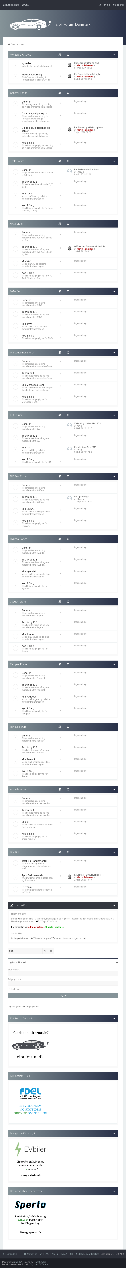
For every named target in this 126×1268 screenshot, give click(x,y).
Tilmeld (22, 962)
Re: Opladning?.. (82, 496)
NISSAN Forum (18, 476)
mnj (79, 426)
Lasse (80, 172)
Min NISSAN (28, 508)
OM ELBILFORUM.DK (21, 54)
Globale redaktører (55, 927)
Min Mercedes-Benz (33, 384)
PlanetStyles (40, 1262)
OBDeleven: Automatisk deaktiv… (90, 246)
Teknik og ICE (29, 181)
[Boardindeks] (63, 24)
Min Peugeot (29, 696)
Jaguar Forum (18, 601)
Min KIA (26, 447)
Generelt (26, 101)
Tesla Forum (17, 161)
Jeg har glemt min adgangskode (23, 1006)
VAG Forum (16, 223)
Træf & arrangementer (34, 860)
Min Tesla (27, 193)
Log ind (11, 962)
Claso (79, 499)
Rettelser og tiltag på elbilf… (87, 63)
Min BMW (27, 323)
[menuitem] (25, 5)
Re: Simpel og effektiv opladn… (89, 127)
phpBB (17, 1262)
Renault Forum (18, 726)
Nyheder (26, 63)
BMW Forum (17, 291)
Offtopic (27, 887)
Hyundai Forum (18, 538)
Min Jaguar (28, 634)
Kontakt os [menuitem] (32, 1254)
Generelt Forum (18, 92)
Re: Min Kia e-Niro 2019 (85, 447)
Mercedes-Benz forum (22, 352)
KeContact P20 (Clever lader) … (89, 875)
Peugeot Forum (19, 664)
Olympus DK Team (39, 1264)
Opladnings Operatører (35, 113)
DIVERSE (15, 852)
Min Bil (25, 821)
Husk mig (15, 989)
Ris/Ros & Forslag (32, 74)
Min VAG (26, 261)
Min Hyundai (29, 571)
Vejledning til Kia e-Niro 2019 (88, 423)
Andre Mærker (18, 789)
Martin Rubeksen (85, 65)
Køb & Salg (28, 142)
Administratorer (36, 927)
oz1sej (82, 938)
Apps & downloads (32, 875)
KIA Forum (16, 415)
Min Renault (28, 759)
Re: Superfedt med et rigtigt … (88, 74)
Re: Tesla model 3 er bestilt (87, 169)
